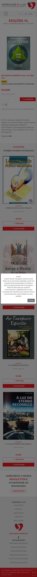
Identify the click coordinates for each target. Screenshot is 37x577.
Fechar (31, 300)
